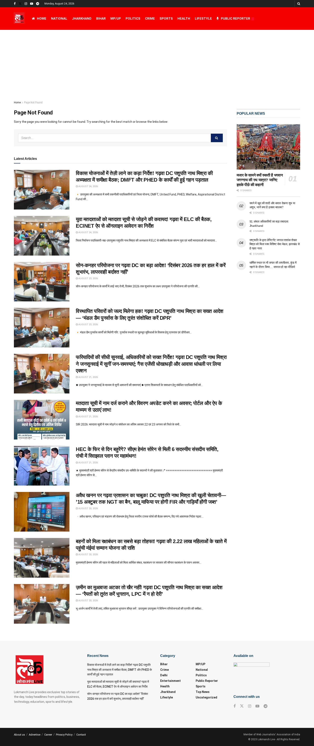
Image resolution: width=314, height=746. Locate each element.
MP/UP (115, 18)
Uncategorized (206, 697)
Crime (150, 18)
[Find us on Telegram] (37, 3)
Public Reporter (235, 18)
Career (48, 734)
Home (41, 18)
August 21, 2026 (88, 377)
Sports (166, 18)
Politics (133, 18)
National (59, 18)
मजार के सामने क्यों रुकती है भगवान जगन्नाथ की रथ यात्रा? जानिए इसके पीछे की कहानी (260, 180)
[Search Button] (298, 3)
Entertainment (170, 680)
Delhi (163, 675)
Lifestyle (203, 18)
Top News (203, 692)
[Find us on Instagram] (26, 3)
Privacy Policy (64, 734)
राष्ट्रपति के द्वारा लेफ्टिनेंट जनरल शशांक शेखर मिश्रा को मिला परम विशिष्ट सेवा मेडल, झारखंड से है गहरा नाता (274, 244)
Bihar (101, 18)
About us (19, 734)
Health (184, 18)
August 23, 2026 (88, 278)
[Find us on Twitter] (20, 3)
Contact (81, 734)
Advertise (34, 734)
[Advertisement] (157, 62)
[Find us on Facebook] (15, 3)
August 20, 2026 (88, 508)
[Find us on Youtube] (31, 3)
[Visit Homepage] (19, 18)
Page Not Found (33, 102)
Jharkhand (81, 18)
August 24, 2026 (88, 186)
